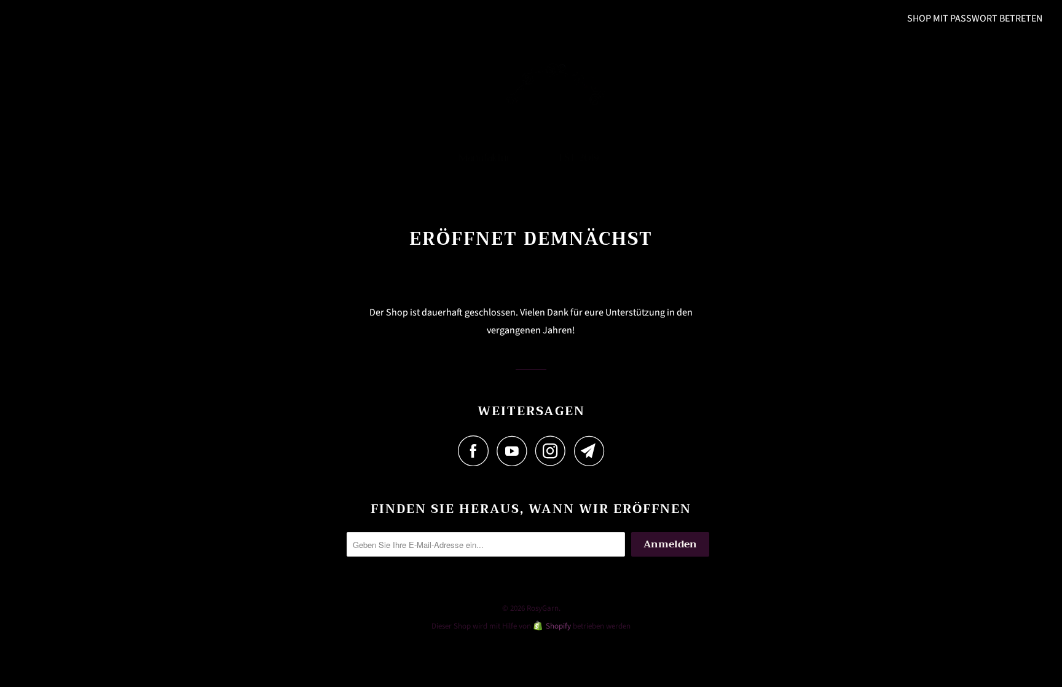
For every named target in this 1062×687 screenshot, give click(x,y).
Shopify (558, 626)
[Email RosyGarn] (589, 450)
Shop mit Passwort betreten (974, 18)
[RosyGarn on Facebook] (476, 450)
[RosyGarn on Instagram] (553, 450)
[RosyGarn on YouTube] (515, 450)
